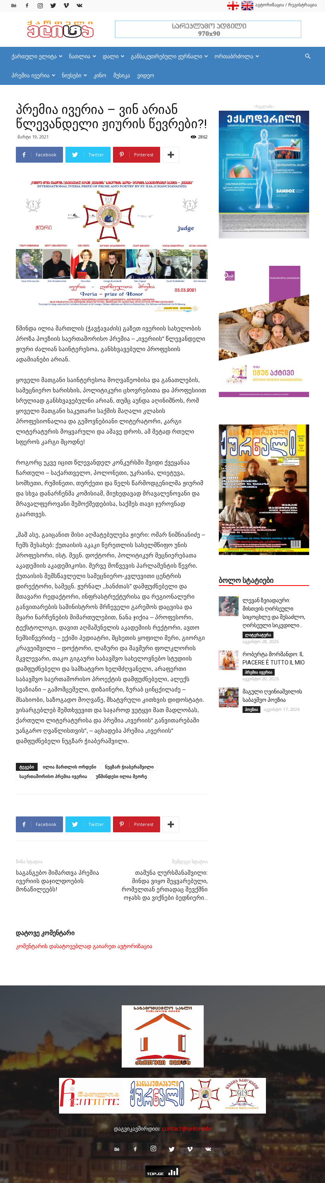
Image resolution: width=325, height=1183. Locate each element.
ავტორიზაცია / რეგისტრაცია (286, 5)
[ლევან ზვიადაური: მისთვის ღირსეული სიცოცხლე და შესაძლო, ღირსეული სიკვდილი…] (229, 606)
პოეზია (251, 709)
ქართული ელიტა (34, 56)
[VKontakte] (79, 6)
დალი (111, 56)
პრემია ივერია (30, 75)
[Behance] (14, 6)
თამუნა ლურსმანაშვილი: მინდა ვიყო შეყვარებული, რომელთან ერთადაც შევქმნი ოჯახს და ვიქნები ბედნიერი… (165, 885)
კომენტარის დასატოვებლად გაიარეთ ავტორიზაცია (84, 946)
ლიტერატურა (258, 635)
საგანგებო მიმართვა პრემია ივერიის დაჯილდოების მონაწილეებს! (57, 881)
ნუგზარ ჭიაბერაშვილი (129, 767)
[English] (247, 9)
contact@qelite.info (187, 1128)
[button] (307, 56)
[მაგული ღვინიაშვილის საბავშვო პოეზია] (229, 697)
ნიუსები (71, 75)
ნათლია (79, 56)
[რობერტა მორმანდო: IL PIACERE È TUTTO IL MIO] (229, 660)
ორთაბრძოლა (233, 56)
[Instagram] (40, 6)
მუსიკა (121, 75)
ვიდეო (145, 75)
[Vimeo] (66, 6)
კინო (100, 75)
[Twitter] (53, 6)
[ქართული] (233, 9)
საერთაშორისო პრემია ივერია (53, 776)
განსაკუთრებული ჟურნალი (166, 56)
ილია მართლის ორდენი (69, 767)
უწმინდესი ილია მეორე (121, 776)
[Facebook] (27, 6)
